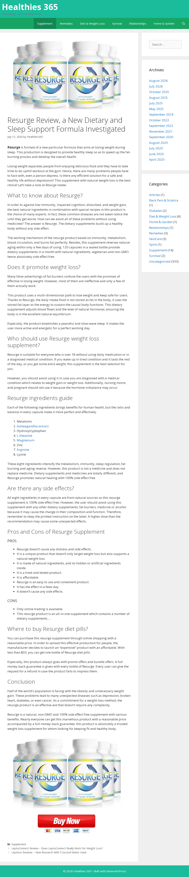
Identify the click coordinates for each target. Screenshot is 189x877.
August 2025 (158, 97)
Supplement (44, 23)
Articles (154, 195)
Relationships (137, 23)
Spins (153, 244)
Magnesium (25, 440)
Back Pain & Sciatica (163, 200)
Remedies (66, 23)
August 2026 (158, 80)
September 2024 (161, 114)
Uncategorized (160, 261)
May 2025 (156, 109)
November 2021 (161, 131)
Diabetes (155, 210)
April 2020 (156, 159)
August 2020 (158, 143)
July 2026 (156, 86)
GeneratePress (116, 871)
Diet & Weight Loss (92, 23)
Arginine (23, 449)
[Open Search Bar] (183, 23)
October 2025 (159, 92)
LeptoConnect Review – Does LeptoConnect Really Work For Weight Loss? (57, 848)
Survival (117, 23)
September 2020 (161, 137)
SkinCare (155, 239)
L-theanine (24, 435)
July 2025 (156, 103)
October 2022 (159, 120)
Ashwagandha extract (33, 426)
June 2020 (156, 154)
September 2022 (161, 126)
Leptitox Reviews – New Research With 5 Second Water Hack (48, 852)
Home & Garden (164, 23)
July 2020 (156, 148)
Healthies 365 (30, 6)
